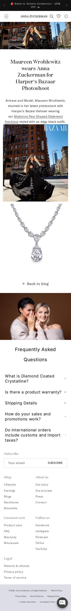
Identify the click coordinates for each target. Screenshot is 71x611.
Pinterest (42, 537)
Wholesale (11, 543)
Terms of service (15, 577)
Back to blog (38, 283)
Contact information (28, 602)
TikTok (40, 543)
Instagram (42, 531)
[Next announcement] (66, 5)
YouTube (41, 548)
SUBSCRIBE (55, 462)
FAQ (7, 531)
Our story (42, 484)
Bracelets (10, 508)
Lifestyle (10, 484)
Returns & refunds (16, 565)
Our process (44, 490)
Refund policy (56, 590)
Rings (7, 496)
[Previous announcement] (4, 5)
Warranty (10, 537)
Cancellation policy (47, 602)
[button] (5, 16)
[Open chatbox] (62, 602)
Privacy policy (13, 571)
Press (39, 496)
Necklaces (11, 502)
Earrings (9, 490)
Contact (41, 502)
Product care (13, 525)
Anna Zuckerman (23, 590)
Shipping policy (53, 596)
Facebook (42, 525)
